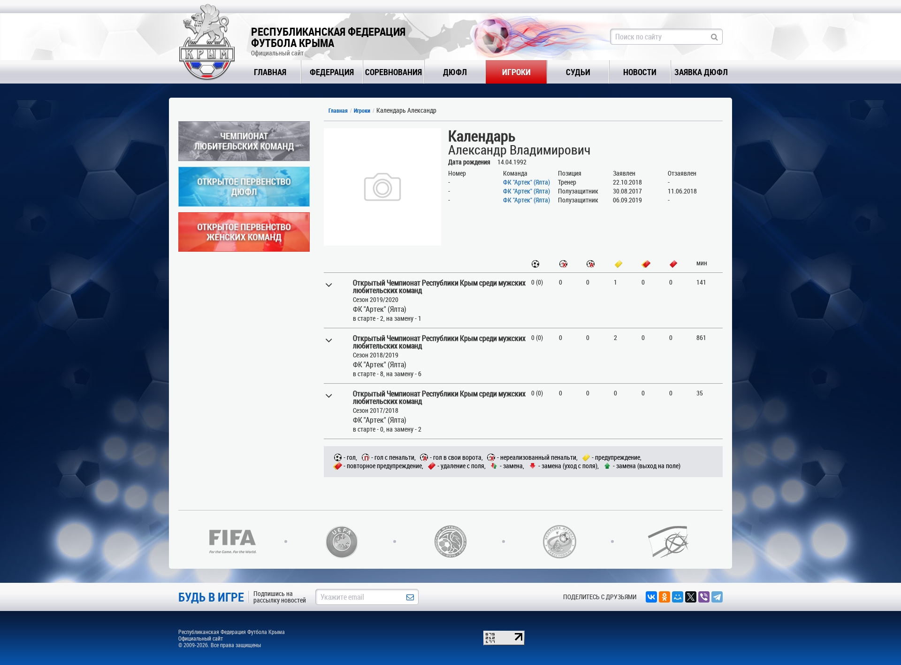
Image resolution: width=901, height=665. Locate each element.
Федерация (332, 71)
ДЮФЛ (455, 71)
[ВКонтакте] (651, 597)
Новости (640, 71)
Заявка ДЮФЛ (701, 71)
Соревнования (393, 71)
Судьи (578, 71)
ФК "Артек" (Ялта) (526, 182)
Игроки (516, 71)
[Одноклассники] (664, 597)
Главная (270, 71)
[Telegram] (717, 597)
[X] (690, 597)
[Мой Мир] (677, 597)
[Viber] (704, 597)
